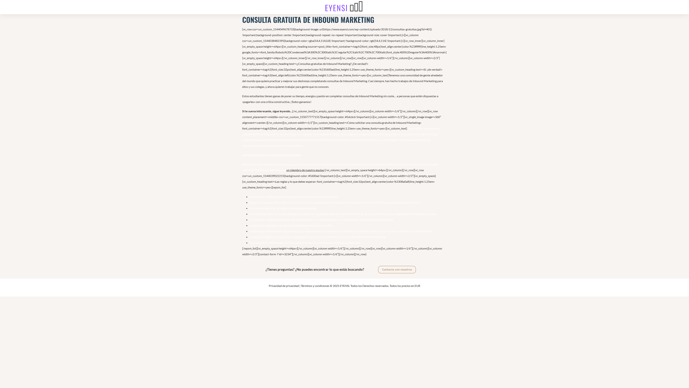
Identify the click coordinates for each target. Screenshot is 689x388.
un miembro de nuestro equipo (305, 170)
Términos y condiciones (315, 285)
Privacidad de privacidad (284, 285)
